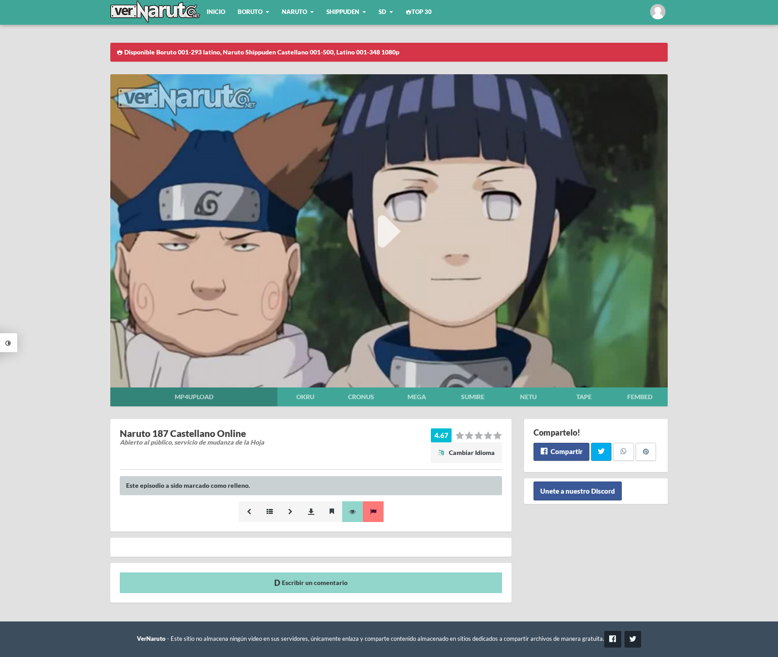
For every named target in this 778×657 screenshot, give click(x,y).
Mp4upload (194, 396)
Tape (584, 396)
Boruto (250, 12)
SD (382, 12)
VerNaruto (151, 638)
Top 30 (422, 12)
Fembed (639, 396)
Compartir (566, 451)
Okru (305, 396)
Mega (416, 396)
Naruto (294, 12)
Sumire (472, 396)
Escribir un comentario (314, 582)
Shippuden (342, 12)
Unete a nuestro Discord (577, 491)
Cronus (361, 396)
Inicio (216, 12)
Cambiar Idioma (471, 452)
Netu (528, 396)
